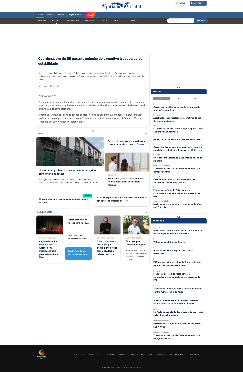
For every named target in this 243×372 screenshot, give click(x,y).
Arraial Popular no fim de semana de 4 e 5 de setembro (77, 254)
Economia (89, 21)
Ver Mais (146, 134)
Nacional (56, 21)
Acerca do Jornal (79, 355)
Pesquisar (201, 21)
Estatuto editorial (95, 355)
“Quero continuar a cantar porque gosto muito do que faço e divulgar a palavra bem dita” (107, 248)
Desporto (104, 21)
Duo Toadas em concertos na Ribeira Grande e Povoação (78, 238)
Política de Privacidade (178, 355)
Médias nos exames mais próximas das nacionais (177, 139)
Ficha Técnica (146, 355)
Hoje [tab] (161, 98)
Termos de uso (160, 355)
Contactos (134, 355)
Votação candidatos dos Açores (169, 242)
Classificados (122, 355)
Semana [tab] (178, 98)
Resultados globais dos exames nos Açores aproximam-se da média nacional (126, 181)
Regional (42, 21)
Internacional (72, 21)
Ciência (117, 21)
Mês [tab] (195, 98)
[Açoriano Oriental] (41, 359)
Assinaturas (194, 355)
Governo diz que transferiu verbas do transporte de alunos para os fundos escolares (126, 144)
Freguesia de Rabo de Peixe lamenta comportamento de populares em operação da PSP (176, 193)
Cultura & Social (134, 21)
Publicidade (109, 355)
